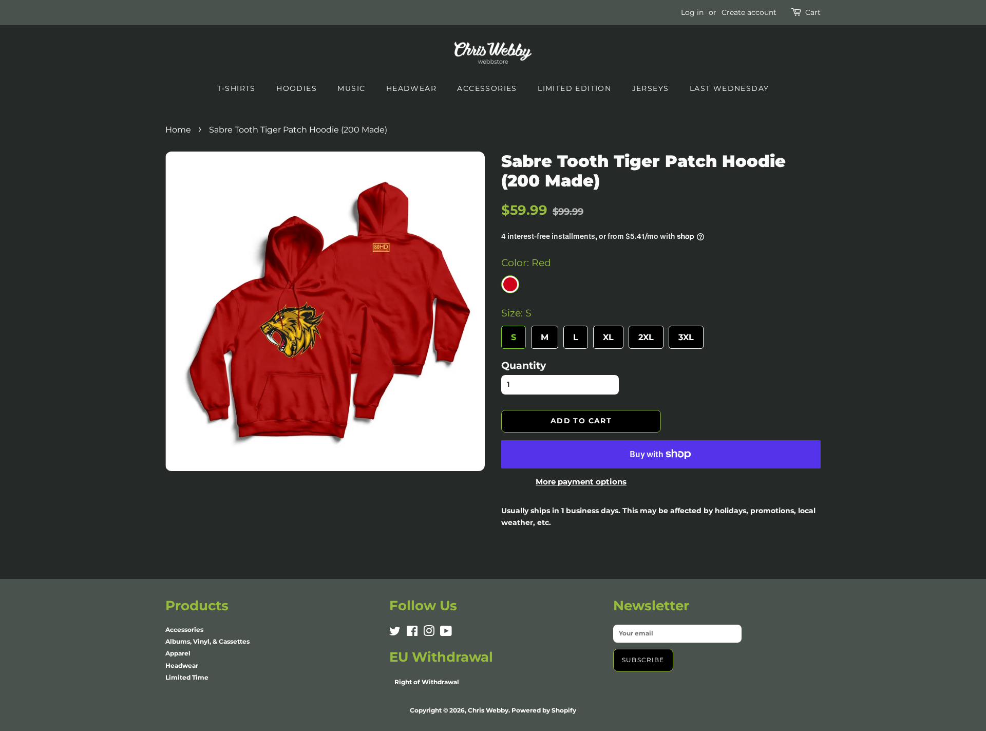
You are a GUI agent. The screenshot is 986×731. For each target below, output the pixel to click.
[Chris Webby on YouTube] (446, 633)
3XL (686, 334)
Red (510, 284)
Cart (813, 12)
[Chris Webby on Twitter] (395, 633)
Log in (692, 12)
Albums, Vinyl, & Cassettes (207, 641)
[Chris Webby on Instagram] (428, 633)
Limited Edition (574, 88)
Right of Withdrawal (426, 682)
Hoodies (296, 88)
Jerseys (650, 88)
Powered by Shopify (543, 710)
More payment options (581, 481)
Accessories (487, 88)
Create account (749, 12)
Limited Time (186, 677)
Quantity (523, 365)
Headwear (411, 88)
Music (351, 88)
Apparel (178, 653)
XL (608, 334)
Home (178, 130)
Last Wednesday (729, 88)
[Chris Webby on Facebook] (412, 633)
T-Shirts (236, 88)
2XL (646, 334)
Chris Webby (488, 710)
